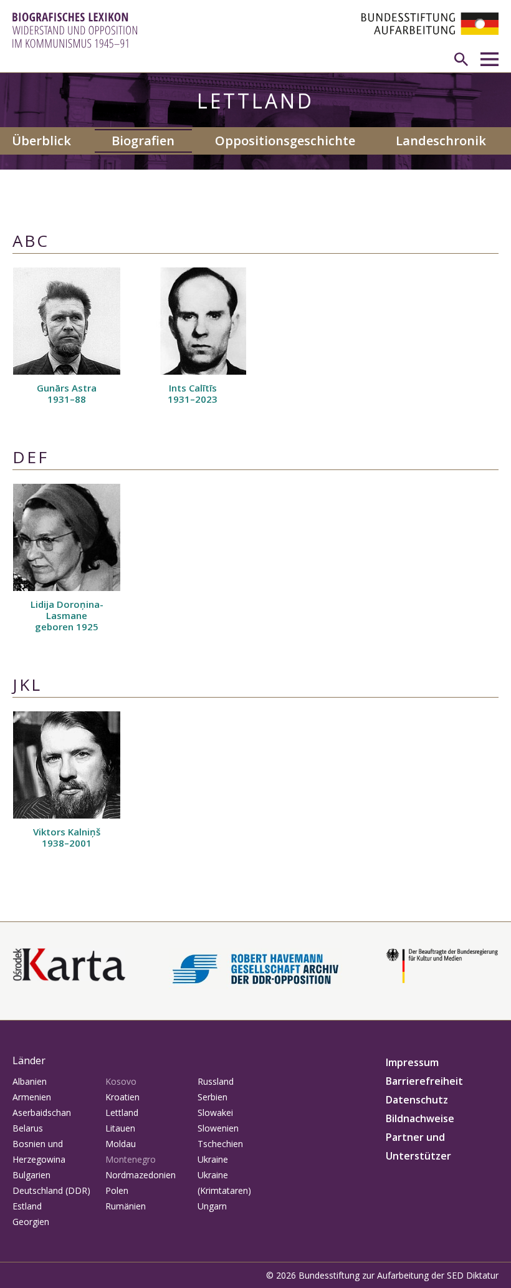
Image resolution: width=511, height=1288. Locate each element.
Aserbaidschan (41, 1112)
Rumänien (125, 1206)
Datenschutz (417, 1100)
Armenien (31, 1097)
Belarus (27, 1128)
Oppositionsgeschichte (285, 140)
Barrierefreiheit (424, 1081)
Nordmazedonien (140, 1175)
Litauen (120, 1128)
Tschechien (220, 1144)
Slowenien (218, 1128)
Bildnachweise (420, 1118)
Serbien (212, 1097)
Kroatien (122, 1097)
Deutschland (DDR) (51, 1190)
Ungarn (212, 1206)
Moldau (120, 1144)
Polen (116, 1190)
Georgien (30, 1222)
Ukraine (213, 1159)
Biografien (143, 140)
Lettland (121, 1112)
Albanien (29, 1081)
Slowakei (215, 1112)
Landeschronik (441, 140)
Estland (27, 1206)
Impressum (412, 1062)
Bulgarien (31, 1175)
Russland (216, 1081)
